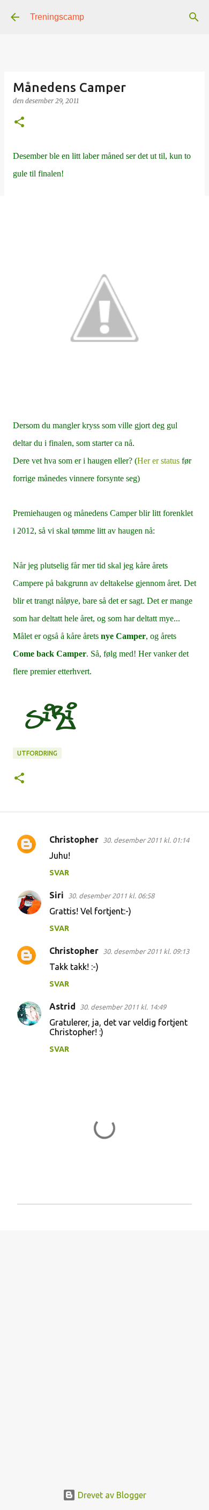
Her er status (158, 460)
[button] (19, 122)
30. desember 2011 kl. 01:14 (146, 840)
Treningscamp (57, 16)
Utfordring (37, 753)
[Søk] (194, 17)
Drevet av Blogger (111, 1495)
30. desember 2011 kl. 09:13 (146, 951)
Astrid (62, 1006)
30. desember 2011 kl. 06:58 (111, 895)
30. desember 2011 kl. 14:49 (123, 1007)
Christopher (74, 839)
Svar (59, 872)
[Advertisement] (104, 1350)
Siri (56, 895)
